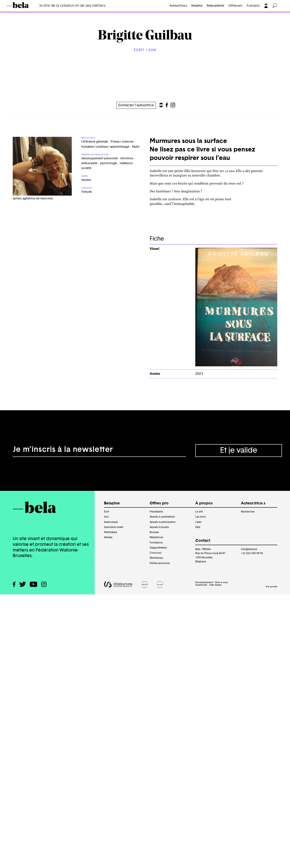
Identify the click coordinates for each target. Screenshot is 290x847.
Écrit (106, 511)
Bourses (154, 532)
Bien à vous (221, 582)
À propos (253, 5)
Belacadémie (215, 5)
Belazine (197, 5)
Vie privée (271, 586)
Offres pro (235, 5)
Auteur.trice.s (178, 5)
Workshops (156, 558)
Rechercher (248, 511)
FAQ (197, 527)
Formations (156, 542)
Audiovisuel (111, 522)
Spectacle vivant (113, 527)
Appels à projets (159, 527)
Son (106, 516)
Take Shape (215, 585)
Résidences (156, 537)
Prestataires (156, 511)
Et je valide (238, 450)
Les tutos (200, 516)
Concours (155, 553)
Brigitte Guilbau (56, 12)
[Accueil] (24, 5)
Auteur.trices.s (25, 12)
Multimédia (110, 532)
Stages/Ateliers (158, 547)
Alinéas (108, 537)
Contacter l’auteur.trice (136, 105)
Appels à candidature (162, 516)
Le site (199, 511)
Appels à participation (163, 522)
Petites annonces (160, 563)
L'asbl (198, 522)
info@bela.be (249, 549)
